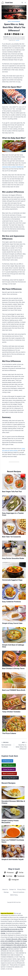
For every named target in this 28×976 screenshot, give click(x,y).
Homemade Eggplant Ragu (12, 580)
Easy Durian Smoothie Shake (13, 558)
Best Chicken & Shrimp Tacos (13, 668)
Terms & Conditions (18, 892)
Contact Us (12, 889)
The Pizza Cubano (9, 733)
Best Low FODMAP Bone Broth (13, 690)
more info (17, 40)
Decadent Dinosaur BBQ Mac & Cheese (13, 802)
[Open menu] (25, 3)
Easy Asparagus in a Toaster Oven (13, 514)
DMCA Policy (14, 895)
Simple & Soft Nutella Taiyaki (13, 859)
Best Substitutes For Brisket (6, 745)
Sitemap (6, 892)
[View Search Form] (22, 2)
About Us (5, 889)
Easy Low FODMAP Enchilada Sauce (13, 841)
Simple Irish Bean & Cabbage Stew (13, 646)
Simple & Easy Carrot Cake (12, 623)
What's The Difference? (14, 21)
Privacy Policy (21, 889)
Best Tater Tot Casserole (11, 537)
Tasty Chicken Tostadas (11, 712)
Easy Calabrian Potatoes (11, 602)
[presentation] (14, 482)
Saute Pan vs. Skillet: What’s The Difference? (21, 746)
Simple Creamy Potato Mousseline (10, 821)
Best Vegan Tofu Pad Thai (12, 491)
